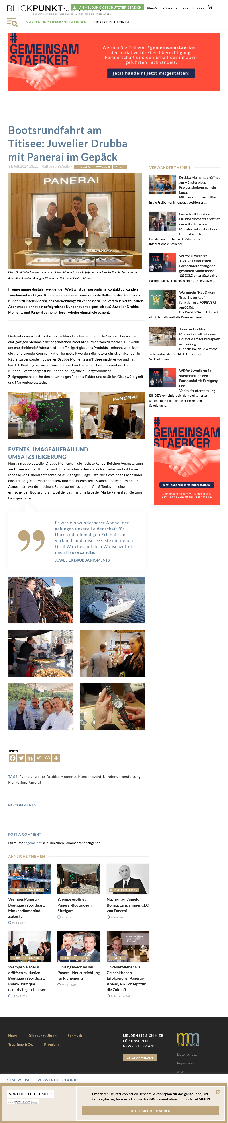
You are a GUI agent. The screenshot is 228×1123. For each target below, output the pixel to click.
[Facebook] (12, 758)
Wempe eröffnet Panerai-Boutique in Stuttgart (74, 905)
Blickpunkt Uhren (123, 890)
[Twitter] (21, 758)
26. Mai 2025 (117, 917)
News (12, 1035)
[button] (210, 8)
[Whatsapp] (47, 758)
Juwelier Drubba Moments (54, 776)
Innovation (83, 166)
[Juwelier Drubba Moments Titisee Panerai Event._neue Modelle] (112, 415)
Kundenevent (90, 776)
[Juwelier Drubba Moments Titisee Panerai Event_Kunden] (40, 706)
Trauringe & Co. (20, 1044)
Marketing (17, 782)
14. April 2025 (19, 996)
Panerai (119, 166)
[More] (56, 758)
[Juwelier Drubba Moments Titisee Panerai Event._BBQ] (40, 653)
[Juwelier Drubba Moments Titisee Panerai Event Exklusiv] (112, 706)
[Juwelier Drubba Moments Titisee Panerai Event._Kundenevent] (40, 600)
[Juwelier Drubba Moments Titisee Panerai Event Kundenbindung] (40, 415)
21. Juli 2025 (18, 922)
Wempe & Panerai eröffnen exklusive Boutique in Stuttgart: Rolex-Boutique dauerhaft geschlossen (27, 978)
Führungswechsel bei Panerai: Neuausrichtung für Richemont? (78, 972)
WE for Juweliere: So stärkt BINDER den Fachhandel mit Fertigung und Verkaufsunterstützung (198, 380)
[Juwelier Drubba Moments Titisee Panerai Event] (112, 653)
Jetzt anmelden (140, 1057)
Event (24, 776)
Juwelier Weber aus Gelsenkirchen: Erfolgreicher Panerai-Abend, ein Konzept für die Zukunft (126, 978)
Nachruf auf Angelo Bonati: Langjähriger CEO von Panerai (128, 905)
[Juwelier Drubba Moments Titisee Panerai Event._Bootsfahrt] (112, 600)
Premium (51, 1044)
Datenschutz (187, 1054)
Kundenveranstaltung (122, 776)
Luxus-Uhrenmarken (27, 890)
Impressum (185, 1063)
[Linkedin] (30, 758)
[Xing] (39, 758)
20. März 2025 (68, 985)
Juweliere (103, 166)
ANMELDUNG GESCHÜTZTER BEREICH (109, 7)
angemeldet (33, 843)
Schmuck (75, 1035)
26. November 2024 (120, 996)
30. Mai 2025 (68, 917)
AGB (180, 1071)
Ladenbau (68, 890)
